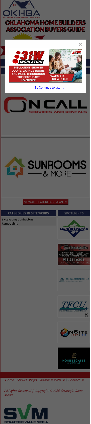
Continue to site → (49, 87)
